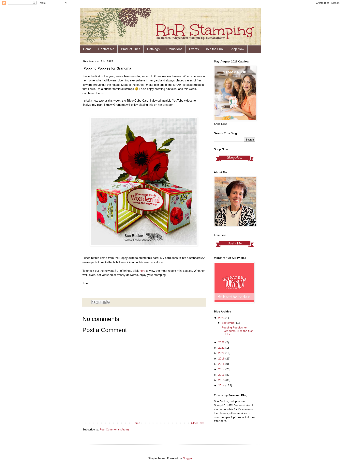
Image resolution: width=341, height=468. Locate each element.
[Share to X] (101, 302)
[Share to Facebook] (105, 302)
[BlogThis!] (97, 302)
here (142, 270)
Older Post (197, 423)
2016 (221, 374)
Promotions (174, 49)
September (229, 322)
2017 (221, 369)
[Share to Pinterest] (108, 302)
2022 (221, 342)
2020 (221, 353)
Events (194, 49)
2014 (221, 385)
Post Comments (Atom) (114, 429)
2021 (221, 347)
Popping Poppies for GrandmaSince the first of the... (237, 331)
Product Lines (130, 49)
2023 (221, 318)
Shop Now (237, 49)
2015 (221, 380)
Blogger (187, 458)
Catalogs (153, 49)
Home (87, 49)
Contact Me (106, 49)
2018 (221, 363)
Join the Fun (214, 49)
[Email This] (93, 302)
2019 (221, 358)
